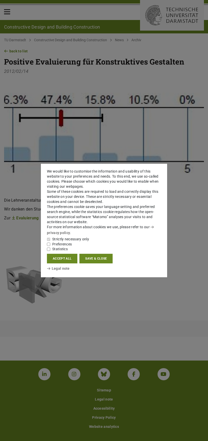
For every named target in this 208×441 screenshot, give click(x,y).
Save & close (96, 258)
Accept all (62, 258)
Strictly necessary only (70, 239)
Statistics (60, 249)
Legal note (61, 268)
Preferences (62, 244)
